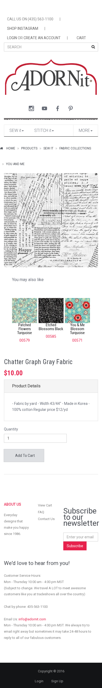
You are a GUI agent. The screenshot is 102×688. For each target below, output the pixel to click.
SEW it (15, 130)
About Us (12, 504)
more (84, 130)
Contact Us (46, 519)
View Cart (45, 505)
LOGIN (12, 38)
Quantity (11, 429)
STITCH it (42, 130)
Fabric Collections (75, 148)
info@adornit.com (32, 619)
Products (29, 148)
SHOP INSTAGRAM (22, 28)
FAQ (41, 512)
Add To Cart (24, 455)
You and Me (15, 164)
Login (39, 681)
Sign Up (57, 681)
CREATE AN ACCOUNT (42, 38)
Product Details (26, 385)
